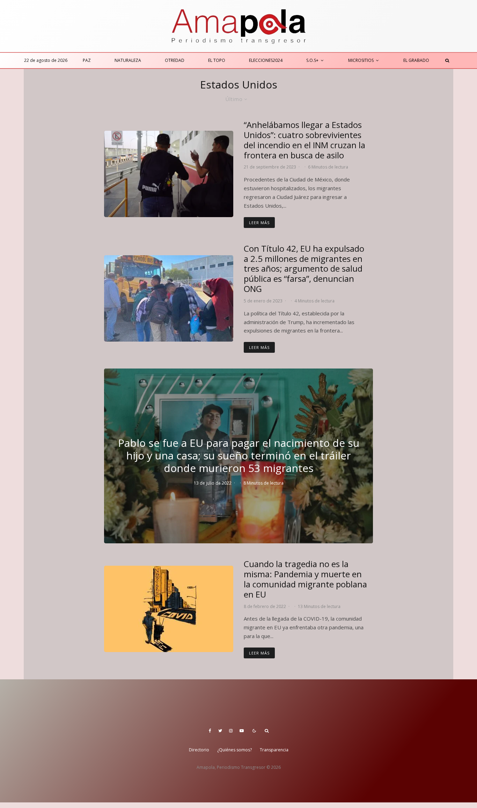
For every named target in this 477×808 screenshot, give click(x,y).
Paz (87, 60)
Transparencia (274, 750)
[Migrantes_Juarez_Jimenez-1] (168, 298)
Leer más (259, 222)
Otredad (174, 60)
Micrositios (361, 60)
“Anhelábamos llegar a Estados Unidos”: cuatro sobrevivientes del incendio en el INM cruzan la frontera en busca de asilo (304, 140)
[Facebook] (210, 731)
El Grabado (416, 60)
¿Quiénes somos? (234, 750)
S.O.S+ (312, 60)
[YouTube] (241, 731)
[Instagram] (231, 731)
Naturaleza (128, 60)
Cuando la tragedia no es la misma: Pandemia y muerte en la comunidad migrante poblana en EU (305, 579)
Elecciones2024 (265, 60)
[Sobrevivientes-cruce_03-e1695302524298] (168, 174)
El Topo (216, 60)
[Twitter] (220, 731)
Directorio (199, 750)
